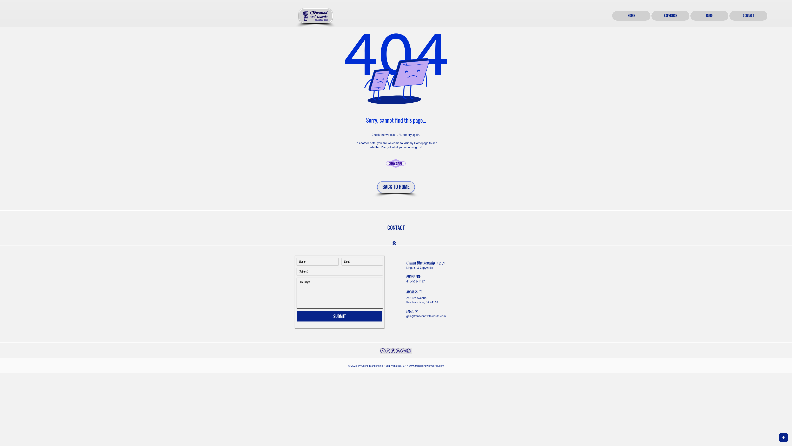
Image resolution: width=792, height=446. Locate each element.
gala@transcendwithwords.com (426, 316)
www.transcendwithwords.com (426, 365)
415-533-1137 (415, 281)
